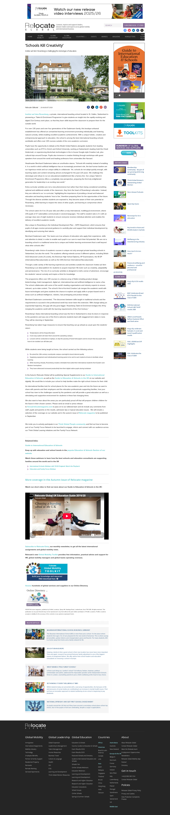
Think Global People (143, 36)
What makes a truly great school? (61, 667)
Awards (104, 37)
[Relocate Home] (40, 26)
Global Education (66, 37)
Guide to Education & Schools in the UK (72, 378)
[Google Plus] (125, 30)
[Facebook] (137, 30)
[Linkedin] (133, 30)
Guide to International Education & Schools (43, 445)
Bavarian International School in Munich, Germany (68, 630)
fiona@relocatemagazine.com (39, 407)
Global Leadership (53, 37)
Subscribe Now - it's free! (133, 25)
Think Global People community (72, 424)
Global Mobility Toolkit (48, 555)
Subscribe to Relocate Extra (37, 546)
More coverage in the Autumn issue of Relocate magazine (59, 479)
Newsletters (130, 37)
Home (30, 37)
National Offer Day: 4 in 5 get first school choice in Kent (70, 702)
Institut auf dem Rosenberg (37, 114)
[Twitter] (142, 30)
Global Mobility (40, 37)
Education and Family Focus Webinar (43, 469)
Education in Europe (55, 648)
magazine (87, 413)
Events (93, 37)
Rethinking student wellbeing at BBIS (62, 683)
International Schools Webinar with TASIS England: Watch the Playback (55, 466)
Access (28, 586)
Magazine (116, 37)
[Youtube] (129, 30)
